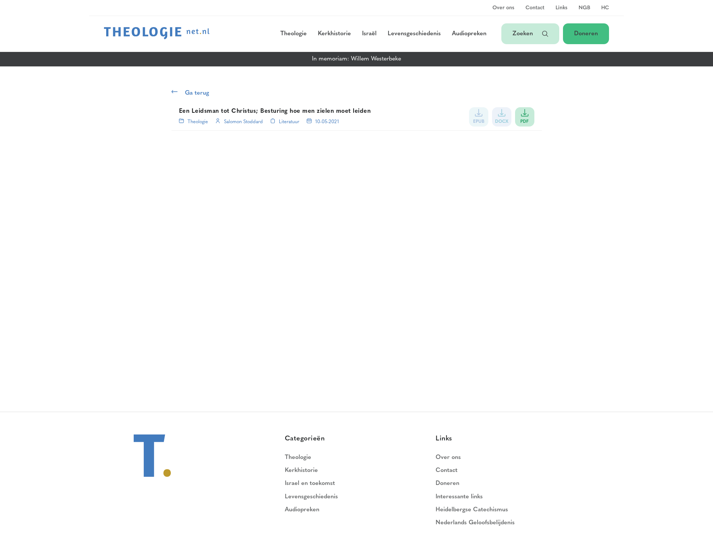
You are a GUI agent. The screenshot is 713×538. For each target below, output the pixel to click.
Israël (369, 34)
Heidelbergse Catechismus (472, 510)
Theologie (293, 34)
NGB (584, 8)
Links (561, 8)
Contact (534, 8)
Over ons (503, 8)
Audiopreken (469, 34)
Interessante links (459, 497)
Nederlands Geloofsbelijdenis (475, 523)
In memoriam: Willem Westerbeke (356, 59)
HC (605, 8)
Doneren (586, 34)
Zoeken (523, 34)
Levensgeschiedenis (414, 34)
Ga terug (197, 93)
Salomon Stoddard (243, 121)
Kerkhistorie (334, 34)
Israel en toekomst (310, 483)
